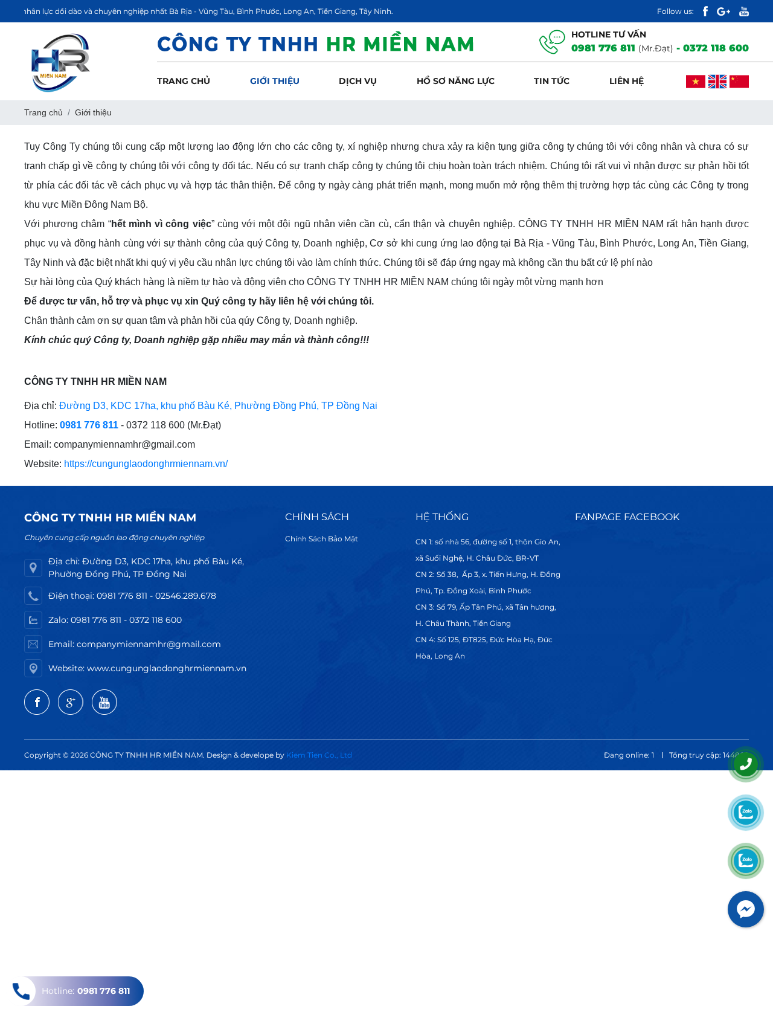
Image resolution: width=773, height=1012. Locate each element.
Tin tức (551, 81)
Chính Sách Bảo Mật (321, 538)
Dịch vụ (358, 81)
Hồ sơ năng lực (456, 81)
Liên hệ (626, 81)
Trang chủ (183, 81)
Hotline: (86, 990)
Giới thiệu (275, 81)
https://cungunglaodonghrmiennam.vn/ (146, 464)
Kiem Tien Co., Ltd (319, 754)
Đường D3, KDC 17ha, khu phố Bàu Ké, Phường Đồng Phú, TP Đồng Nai (218, 406)
